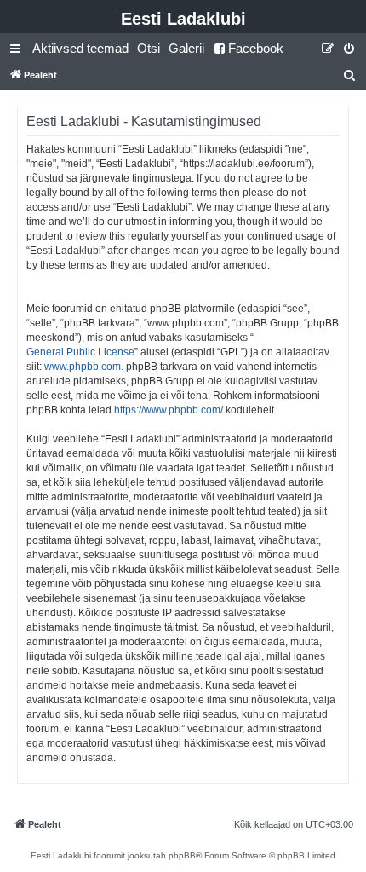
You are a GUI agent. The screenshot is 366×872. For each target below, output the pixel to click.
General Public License (80, 352)
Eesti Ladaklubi (183, 18)
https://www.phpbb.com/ (168, 410)
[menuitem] (80, 48)
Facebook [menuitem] (255, 48)
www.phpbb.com (82, 366)
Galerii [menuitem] (186, 48)
